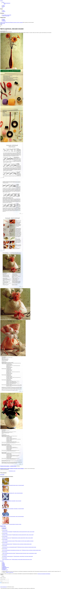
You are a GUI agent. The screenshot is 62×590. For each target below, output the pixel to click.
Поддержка (4, 20)
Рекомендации (4, 568)
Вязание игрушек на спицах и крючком (16, 22)
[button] (3, 2)
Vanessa (6, 548)
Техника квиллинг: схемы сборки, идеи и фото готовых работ (23, 556)
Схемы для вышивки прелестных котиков (8, 553)
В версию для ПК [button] (5, 569)
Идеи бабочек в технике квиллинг (7, 556)
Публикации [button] (4, 528)
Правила (3, 565)
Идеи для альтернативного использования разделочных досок (11, 550)
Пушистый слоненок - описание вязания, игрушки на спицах (11, 524)
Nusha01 (6, 530)
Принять (2, 574)
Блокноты (3, 11)
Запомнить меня (3, 582)
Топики (3, 5)
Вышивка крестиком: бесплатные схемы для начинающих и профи (26, 553)
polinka (6, 545)
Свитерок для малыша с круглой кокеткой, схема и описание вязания (13, 516)
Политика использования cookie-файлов (44, 573)
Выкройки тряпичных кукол (6, 537)
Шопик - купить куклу (9, 572)
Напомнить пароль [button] (11, 586)
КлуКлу (1, 0)
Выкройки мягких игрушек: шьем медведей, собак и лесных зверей (23, 531)
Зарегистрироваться (3, 586)
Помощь (3, 19)
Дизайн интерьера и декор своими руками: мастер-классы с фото (22, 559)
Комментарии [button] (4, 527)
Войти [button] (3, 576)
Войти (3, 562)
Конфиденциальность (5, 567)
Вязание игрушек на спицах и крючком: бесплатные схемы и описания (12, 468)
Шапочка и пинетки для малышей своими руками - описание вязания (13, 485)
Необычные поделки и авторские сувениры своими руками (31, 550)
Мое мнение (2, 474)
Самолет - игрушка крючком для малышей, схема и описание (11, 500)
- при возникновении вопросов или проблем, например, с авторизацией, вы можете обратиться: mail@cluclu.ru (17, 588)
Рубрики (3, 6)
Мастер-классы (8, 22)
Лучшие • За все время (5, 15)
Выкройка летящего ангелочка (7, 534)
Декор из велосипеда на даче (6, 559)
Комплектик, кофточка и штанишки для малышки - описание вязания (13, 508)
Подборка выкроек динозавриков (7, 531)
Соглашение (4, 566)
